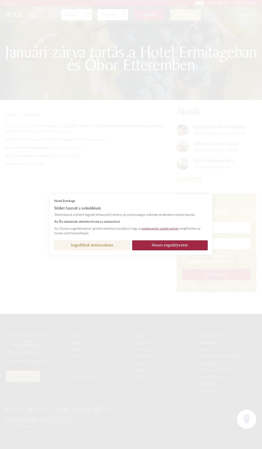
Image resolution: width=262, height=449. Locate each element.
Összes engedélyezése (170, 245)
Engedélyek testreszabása (92, 245)
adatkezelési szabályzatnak (160, 228)
